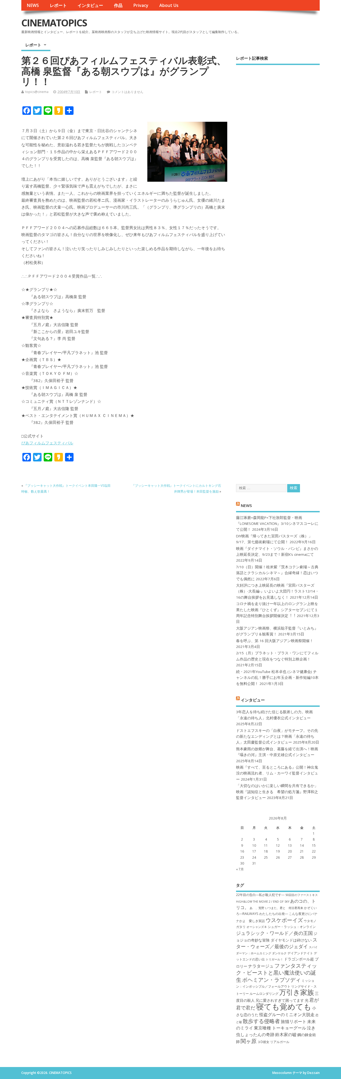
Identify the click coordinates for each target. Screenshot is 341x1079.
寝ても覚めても (283, 1006)
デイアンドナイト (300, 953)
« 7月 (240, 869)
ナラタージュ (261, 966)
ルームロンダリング (264, 993)
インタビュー (90, 5)
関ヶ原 (249, 1041)
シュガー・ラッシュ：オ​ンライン (292, 926)
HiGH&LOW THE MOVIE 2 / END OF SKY (262, 901)
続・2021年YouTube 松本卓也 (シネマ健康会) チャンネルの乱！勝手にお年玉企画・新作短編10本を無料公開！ (277, 677)
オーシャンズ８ (256, 927)
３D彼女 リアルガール (273, 1042)
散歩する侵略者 (261, 1021)
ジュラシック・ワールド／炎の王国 (274, 933)
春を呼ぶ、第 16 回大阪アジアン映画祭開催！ (274, 640)
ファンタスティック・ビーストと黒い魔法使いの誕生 (276, 972)
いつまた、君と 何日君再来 (284, 908)
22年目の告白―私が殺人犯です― (260, 895)
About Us (168, 5)
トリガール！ (274, 959)
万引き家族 (296, 992)
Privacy (140, 5)
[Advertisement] (278, 270)
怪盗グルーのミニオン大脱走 (287, 1014)
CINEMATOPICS (54, 22)
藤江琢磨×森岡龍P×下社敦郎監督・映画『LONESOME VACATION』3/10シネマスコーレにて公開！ (277, 523)
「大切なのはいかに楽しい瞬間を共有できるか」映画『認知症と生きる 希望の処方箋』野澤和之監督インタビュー (277, 791)
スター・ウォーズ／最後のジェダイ (276, 943)
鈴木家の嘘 (286, 1034)
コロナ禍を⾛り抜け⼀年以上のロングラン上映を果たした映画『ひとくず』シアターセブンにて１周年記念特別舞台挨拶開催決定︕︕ (277, 609)
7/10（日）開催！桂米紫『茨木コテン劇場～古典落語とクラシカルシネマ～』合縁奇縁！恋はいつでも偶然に (277, 573)
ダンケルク (279, 953)
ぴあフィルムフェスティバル (47, 442)
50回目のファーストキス (301, 895)
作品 (118, 5)
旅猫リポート (293, 1021)
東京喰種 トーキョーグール (280, 1028)
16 (242, 851)
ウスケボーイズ (284, 920)
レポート (58, 5)
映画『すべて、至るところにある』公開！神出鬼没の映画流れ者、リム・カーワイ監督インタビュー (277, 773)
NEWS (33, 5)
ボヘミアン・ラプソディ (271, 979)
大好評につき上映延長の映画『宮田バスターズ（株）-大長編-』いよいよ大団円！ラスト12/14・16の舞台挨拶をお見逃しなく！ (277, 591)
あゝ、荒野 (257, 908)
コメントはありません (127, 92)
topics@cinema (36, 92)
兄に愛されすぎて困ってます (279, 1000)
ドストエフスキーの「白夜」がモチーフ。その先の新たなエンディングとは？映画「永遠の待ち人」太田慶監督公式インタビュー (277, 736)
